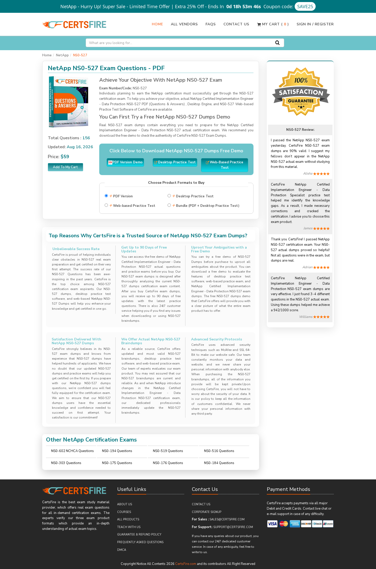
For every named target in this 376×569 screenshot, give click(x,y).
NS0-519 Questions (168, 451)
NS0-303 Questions (66, 463)
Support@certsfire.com (233, 527)
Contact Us (236, 24)
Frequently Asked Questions (140, 542)
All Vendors (184, 24)
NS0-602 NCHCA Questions (72, 451)
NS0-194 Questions (117, 451)
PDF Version (121, 195)
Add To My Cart (65, 167)
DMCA (121, 550)
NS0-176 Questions (168, 463)
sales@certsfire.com (227, 519)
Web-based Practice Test (132, 205)
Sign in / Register (315, 24)
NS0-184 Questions (219, 463)
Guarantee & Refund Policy (139, 534)
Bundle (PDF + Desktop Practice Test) (205, 205)
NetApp (62, 55)
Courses (124, 512)
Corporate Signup (206, 512)
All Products (128, 519)
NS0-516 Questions (219, 451)
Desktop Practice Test (193, 195)
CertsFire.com (185, 564)
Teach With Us (128, 527)
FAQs (211, 24)
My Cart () (275, 24)
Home (157, 24)
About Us (124, 504)
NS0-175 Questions (117, 463)
